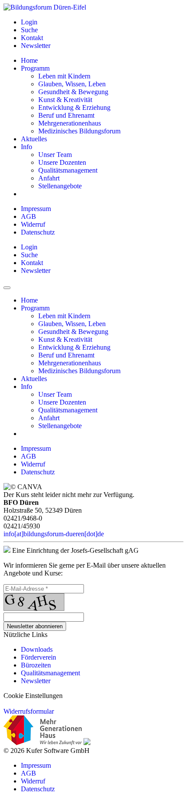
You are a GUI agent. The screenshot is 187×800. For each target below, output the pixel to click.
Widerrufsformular (28, 711)
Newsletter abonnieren (35, 626)
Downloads (37, 649)
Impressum (36, 208)
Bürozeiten (36, 665)
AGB (28, 216)
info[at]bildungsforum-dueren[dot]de (53, 534)
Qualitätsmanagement (50, 673)
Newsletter (35, 680)
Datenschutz (38, 232)
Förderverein (38, 657)
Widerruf (33, 224)
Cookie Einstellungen (33, 695)
